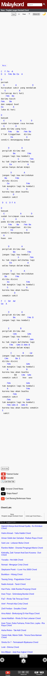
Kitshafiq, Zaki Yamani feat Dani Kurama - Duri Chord (21, 554)
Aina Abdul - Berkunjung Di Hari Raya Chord (20, 613)
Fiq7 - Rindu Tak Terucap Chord (15, 599)
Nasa (4, 65)
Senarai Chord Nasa (14, 489)
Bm (14, 74)
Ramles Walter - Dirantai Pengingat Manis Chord (22, 548)
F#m (10, 74)
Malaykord (12, 4)
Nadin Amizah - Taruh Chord (13, 584)
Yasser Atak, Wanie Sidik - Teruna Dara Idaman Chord (21, 636)
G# (31, 353)
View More (23, 656)
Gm (2, 304)
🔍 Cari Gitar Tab (8, 481)
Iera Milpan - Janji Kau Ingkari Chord (17, 652)
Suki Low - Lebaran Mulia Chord (15, 543)
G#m (29, 334)
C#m (15, 334)
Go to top (5, 468)
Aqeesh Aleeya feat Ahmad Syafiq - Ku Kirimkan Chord (21, 527)
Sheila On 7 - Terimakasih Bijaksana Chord (19, 642)
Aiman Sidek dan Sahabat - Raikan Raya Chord (21, 538)
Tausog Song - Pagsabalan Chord (15, 579)
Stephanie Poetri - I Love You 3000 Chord (19, 569)
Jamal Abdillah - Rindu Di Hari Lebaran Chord (21, 618)
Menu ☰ (36, 14)
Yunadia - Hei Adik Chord (12, 560)
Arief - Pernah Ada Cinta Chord (14, 604)
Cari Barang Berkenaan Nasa (18, 498)
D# (9, 301)
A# (14, 301)
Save (13, 14)
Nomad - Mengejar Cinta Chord (14, 565)
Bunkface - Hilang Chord (11, 574)
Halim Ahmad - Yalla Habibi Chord (16, 533)
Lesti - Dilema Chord (10, 647)
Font (24, 14)
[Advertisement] (23, 39)
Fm (8, 71)
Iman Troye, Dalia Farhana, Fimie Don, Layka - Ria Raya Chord (23, 624)
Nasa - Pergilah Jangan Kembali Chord (15, 10)
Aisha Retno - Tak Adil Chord (13, 630)
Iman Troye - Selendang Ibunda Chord (17, 594)
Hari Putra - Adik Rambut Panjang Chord (18, 589)
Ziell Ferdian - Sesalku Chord (14, 609)
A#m (25, 345)
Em (18, 74)
